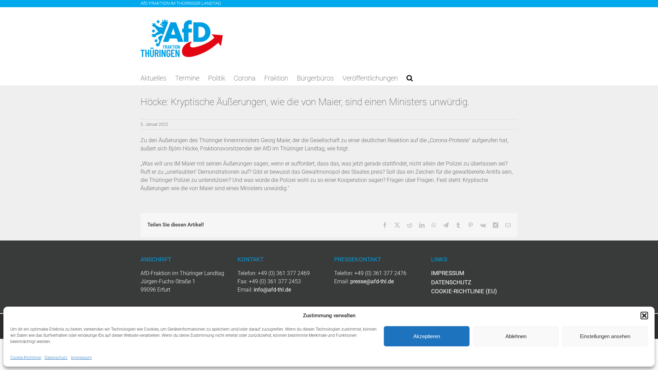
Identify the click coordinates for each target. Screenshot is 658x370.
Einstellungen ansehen (605, 336)
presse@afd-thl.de (372, 281)
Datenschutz (56, 357)
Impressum (81, 357)
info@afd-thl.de (272, 289)
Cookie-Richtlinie (25, 357)
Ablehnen (515, 336)
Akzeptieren (426, 336)
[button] (644, 315)
